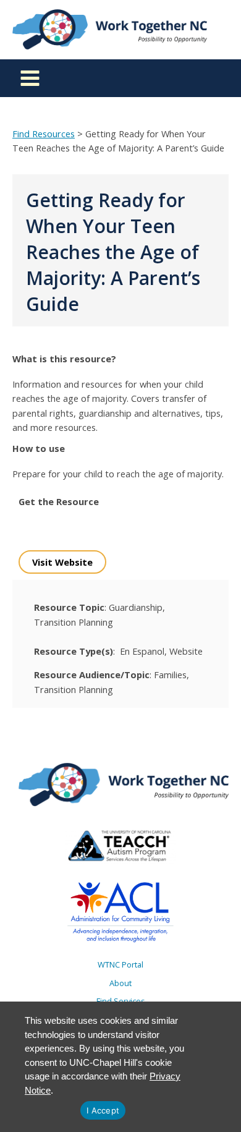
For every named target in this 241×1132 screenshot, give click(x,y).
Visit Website (62, 562)
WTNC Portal (120, 964)
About (120, 983)
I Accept (103, 1110)
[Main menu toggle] (30, 78)
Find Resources (43, 133)
